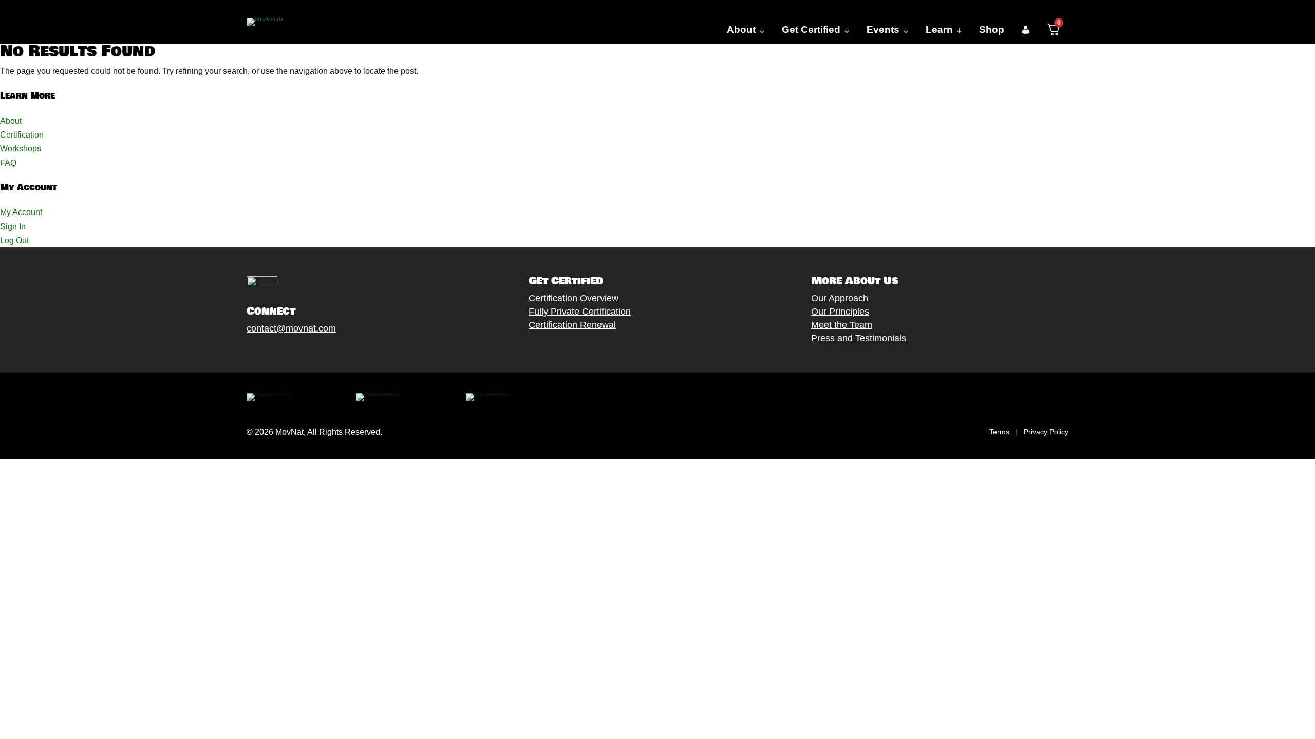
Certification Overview (573, 298)
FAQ (8, 163)
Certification (22, 134)
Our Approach (839, 298)
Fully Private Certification (580, 311)
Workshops (20, 148)
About (11, 120)
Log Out (14, 240)
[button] (1025, 29)
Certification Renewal (572, 325)
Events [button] (883, 29)
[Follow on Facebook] (242, 352)
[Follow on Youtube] (303, 352)
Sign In (13, 226)
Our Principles (840, 311)
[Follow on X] (262, 352)
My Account (21, 212)
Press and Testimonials (858, 338)
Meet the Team (841, 325)
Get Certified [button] (811, 29)
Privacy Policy (1046, 431)
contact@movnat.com (291, 328)
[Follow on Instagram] (283, 352)
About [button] (741, 29)
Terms (999, 431)
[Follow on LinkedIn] (324, 352)
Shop (991, 29)
